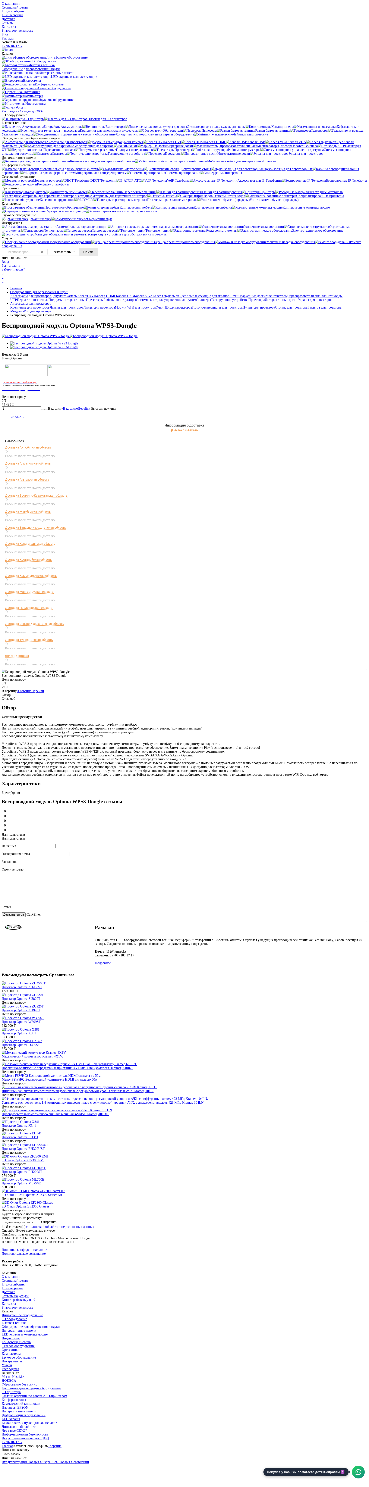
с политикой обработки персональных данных (60, 1226)
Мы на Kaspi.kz (13, 1376)
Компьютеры (11, 1353)
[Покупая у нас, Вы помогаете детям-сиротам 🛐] (358, 1472)
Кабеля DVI (86, 296)
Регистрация (11, 265)
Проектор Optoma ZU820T (21, 998)
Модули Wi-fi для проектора (135, 307)
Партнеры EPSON (15, 1407)
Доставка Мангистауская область (29, 591)
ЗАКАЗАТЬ (17, 416)
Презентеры (95, 300)
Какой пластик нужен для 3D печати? (29, 1423)
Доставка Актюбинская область (28, 447)
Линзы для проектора (99, 307)
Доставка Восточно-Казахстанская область (36, 495)
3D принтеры (11, 1392)
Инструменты (12, 1361)
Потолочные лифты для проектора (217, 307)
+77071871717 (12, 46)
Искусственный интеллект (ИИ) (25, 1438)
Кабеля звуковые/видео (169, 296)
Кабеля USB (125, 296)
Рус (4, 38)
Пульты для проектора (259, 307)
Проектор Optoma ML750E (21, 1183)
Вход (5, 261)
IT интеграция (12, 15)
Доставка (8, 19)
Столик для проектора (291, 307)
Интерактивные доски (281, 300)
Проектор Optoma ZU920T (21, 1010)
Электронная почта (16, 854)
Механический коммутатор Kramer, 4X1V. (32, 1056)
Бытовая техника (14, 1323)
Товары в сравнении (73, 1462)
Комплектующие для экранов (207, 296)
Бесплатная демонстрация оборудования (31, 1388)
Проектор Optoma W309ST (21, 1022)
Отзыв (6, 907)
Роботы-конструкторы (120, 300)
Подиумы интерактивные (67, 300)
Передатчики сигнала (32, 300)
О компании (11, 3)
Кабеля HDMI (105, 296)
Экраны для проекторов (314, 300)
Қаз (10, 38)
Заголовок (9, 861)
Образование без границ (19, 1384)
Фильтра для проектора (324, 307)
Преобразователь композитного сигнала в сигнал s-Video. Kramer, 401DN (55, 1114)
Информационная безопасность (25, 1434)
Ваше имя (9, 846)
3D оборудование (14, 1319)
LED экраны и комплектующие (25, 1334)
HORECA (9, 1380)
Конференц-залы (14, 1400)
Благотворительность (17, 30)
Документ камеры (64, 296)
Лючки (234, 296)
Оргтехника (10, 1350)
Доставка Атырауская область (27, 479)
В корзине (77, 408)
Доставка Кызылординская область (31, 575)
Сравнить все (61, 975)
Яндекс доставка (17, 655)
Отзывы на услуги (15, 1296)
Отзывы (7, 23)
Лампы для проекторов (66, 307)
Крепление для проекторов (30, 307)
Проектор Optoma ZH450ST (22, 987)
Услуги (7, 1365)
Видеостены (11, 1338)
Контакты (9, 26)
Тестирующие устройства (229, 300)
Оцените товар (12, 869)
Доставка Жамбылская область (28, 511)
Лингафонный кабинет (18, 1426)
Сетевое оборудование (18, 1346)
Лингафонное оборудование (22, 1315)
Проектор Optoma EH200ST (22, 1172)
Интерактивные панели (19, 1330)
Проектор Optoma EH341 (20, 1137)
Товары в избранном (42, 1462)
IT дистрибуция (13, 11)
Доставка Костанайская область (28, 559)
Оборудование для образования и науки (39, 292)
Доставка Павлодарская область (29, 607)
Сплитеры (203, 300)
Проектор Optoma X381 (19, 1033)
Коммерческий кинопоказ (21, 1403)
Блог (5, 34)
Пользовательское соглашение (24, 1253)
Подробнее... (104, 963)
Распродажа (10, 1369)
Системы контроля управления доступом (166, 300)
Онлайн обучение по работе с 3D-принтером (34, 1396)
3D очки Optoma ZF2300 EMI (23, 1160)
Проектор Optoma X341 (19, 1125)
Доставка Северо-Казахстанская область (34, 623)
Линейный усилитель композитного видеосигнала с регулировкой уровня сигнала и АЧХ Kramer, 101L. (78, 1091)
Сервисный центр (15, 7)
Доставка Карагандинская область (30, 543)
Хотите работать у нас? (18, 1300)
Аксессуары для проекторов (30, 296)
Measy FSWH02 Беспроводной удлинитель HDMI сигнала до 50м (49, 1079)
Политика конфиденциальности (25, 1250)
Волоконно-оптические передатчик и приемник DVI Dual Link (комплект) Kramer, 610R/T (67, 1068)
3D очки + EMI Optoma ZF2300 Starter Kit (32, 1195)
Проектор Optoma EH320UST (23, 1148)
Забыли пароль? (13, 269)
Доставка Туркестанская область (29, 639)
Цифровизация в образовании (23, 1415)
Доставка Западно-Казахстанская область (35, 527)
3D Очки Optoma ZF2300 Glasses (25, 1206)
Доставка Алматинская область (28, 463)
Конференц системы (16, 1342)
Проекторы (256, 300)
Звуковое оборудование (19, 1357)
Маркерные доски (252, 296)
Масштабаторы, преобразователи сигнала (296, 296)
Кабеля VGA (143, 296)
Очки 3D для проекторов (174, 307)
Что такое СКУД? (14, 1430)
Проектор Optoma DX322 (20, 1045)
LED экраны (11, 1419)
